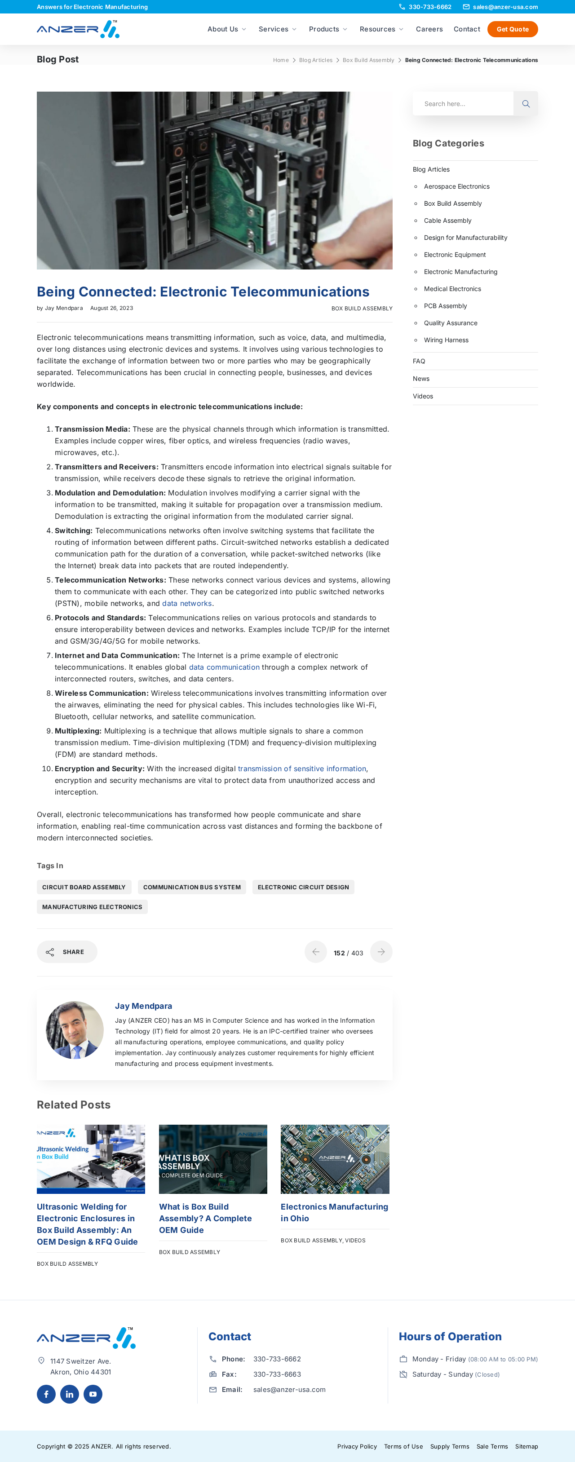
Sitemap (526, 1446)
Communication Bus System (192, 887)
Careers (429, 29)
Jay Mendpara (64, 308)
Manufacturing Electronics (92, 906)
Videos (355, 1240)
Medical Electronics (452, 288)
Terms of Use (403, 1446)
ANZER (101, 1446)
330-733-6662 (277, 1359)
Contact (467, 29)
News (421, 378)
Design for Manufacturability (466, 237)
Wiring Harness (446, 340)
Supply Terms (449, 1446)
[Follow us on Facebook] (46, 1394)
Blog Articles (315, 60)
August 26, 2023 (111, 308)
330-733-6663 (277, 1374)
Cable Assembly (448, 220)
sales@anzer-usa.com (289, 1389)
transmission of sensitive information (302, 768)
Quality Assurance (451, 323)
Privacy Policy (357, 1446)
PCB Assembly (445, 305)
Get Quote (513, 29)
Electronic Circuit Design (303, 887)
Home (281, 60)
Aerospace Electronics (457, 186)
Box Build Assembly (369, 60)
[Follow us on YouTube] (93, 1394)
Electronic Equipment (455, 254)
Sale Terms (493, 1446)
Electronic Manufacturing (461, 271)
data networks (187, 603)
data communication (224, 667)
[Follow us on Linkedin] (69, 1394)
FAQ (419, 361)
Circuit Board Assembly (84, 887)
